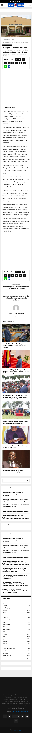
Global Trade (6, 627)
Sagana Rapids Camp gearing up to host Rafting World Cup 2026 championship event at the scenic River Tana (15, 570)
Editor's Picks (5, 45)
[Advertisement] (16, 88)
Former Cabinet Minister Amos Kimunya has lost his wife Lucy (14, 446)
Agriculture (5, 603)
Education (5, 617)
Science (4, 643)
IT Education (6, 631)
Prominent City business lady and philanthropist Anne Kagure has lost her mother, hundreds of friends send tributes (15, 583)
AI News (4, 605)
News (11, 45)
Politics (4, 641)
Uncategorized (6, 655)
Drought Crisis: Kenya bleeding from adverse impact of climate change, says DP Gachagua (15, 345)
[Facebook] (5, 716)
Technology (5, 653)
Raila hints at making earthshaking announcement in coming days (13, 471)
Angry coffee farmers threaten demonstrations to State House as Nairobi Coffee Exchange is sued (14, 590)
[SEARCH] (28, 481)
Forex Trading (6, 624)
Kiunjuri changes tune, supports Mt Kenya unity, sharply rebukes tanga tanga (15, 422)
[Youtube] (22, 716)
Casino (4, 612)
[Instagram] (14, 716)
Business (4, 610)
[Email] (27, 716)
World (4, 658)
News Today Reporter (9, 54)
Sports (4, 650)
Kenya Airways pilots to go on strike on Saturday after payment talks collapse (16, 298)
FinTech (4, 622)
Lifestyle (4, 634)
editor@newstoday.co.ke (20, 711)
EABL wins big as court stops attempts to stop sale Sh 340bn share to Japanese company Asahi (14, 577)
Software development (9, 648)
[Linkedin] (18, 716)
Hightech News (6, 629)
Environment (6, 619)
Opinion (4, 638)
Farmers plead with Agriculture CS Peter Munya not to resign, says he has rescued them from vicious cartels (14, 397)
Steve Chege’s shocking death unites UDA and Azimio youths (16, 288)
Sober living (5, 646)
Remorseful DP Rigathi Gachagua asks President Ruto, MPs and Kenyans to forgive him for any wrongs (15, 371)
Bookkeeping (6, 607)
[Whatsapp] (16, 721)
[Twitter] (9, 716)
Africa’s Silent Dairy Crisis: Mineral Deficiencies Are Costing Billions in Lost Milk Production (15, 494)
